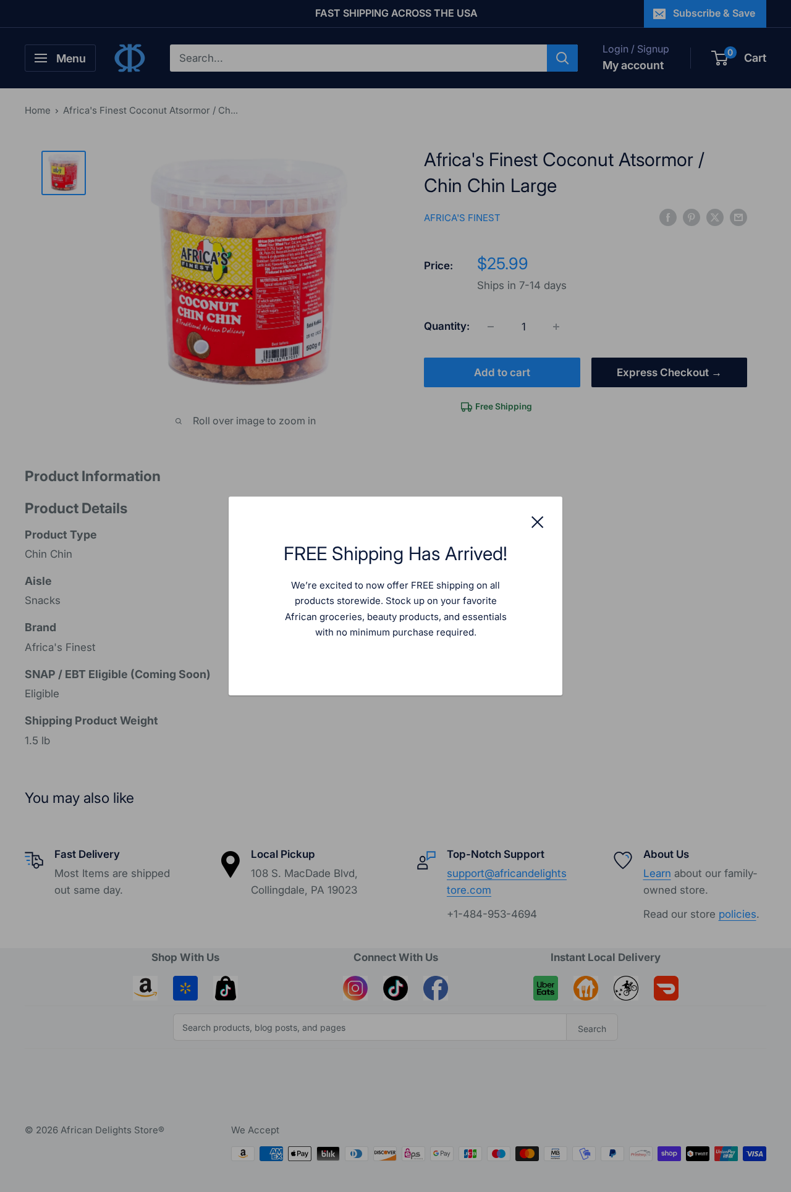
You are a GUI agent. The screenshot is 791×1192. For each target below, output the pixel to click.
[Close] (537, 521)
